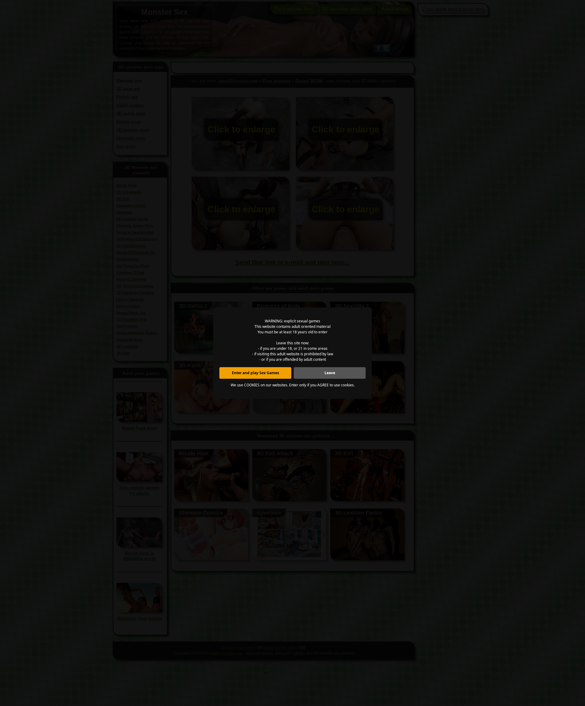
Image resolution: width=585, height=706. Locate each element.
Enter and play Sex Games (255, 372)
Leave (329, 372)
